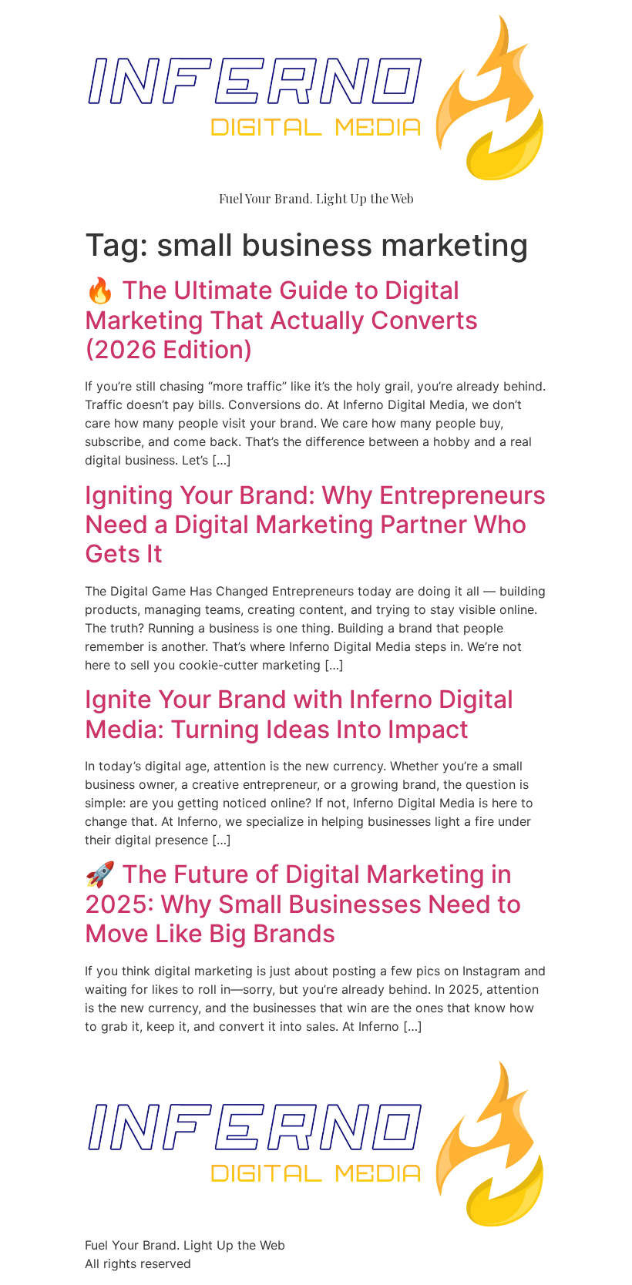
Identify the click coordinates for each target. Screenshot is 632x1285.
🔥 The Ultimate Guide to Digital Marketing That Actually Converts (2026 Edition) (281, 319)
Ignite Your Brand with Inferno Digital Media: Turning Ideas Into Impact (299, 713)
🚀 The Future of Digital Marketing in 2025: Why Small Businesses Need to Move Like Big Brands (303, 903)
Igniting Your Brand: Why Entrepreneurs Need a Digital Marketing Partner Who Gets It (315, 524)
